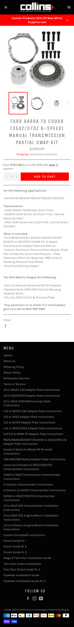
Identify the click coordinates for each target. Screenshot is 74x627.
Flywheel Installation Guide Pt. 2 (24, 581)
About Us (9, 361)
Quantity (8, 169)
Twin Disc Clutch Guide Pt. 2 (21, 569)
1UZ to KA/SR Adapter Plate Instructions (29, 422)
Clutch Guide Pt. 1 (14, 540)
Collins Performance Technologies (30, 609)
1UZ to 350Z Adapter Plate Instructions (28, 416)
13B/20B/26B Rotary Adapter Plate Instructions (34, 459)
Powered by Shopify (59, 609)
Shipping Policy (13, 367)
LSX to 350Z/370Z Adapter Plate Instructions (32, 428)
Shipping (22, 154)
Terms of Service (14, 384)
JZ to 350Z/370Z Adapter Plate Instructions (31, 395)
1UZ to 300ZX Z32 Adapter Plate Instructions (32, 411)
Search (8, 355)
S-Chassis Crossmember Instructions (28, 484)
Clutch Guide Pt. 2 (15, 546)
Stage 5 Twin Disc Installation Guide (27, 558)
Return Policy (12, 372)
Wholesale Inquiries (16, 378)
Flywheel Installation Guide (21, 575)
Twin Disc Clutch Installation (22, 563)
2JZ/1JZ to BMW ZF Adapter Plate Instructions (33, 434)
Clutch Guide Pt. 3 (15, 552)
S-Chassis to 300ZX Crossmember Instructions (34, 490)
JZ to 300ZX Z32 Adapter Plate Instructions (31, 389)
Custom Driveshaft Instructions (24, 535)
